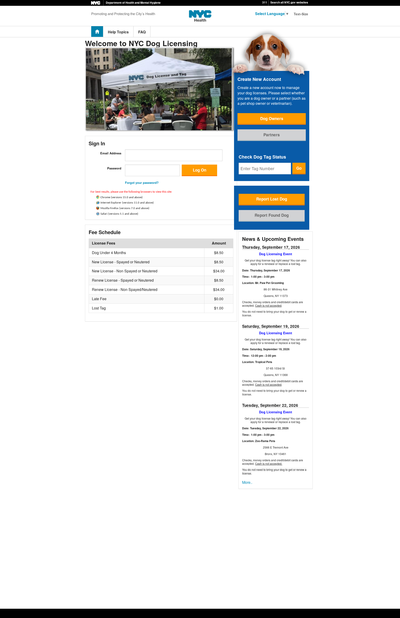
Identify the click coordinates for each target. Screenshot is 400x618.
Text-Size (301, 14)
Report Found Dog (272, 215)
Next (91, 132)
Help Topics (118, 32)
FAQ (142, 32)
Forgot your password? (142, 182)
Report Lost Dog (271, 199)
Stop (97, 132)
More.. (247, 482)
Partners (271, 134)
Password (114, 168)
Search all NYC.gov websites (289, 2)
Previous (87, 132)
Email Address (110, 153)
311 (264, 2)
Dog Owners (271, 118)
